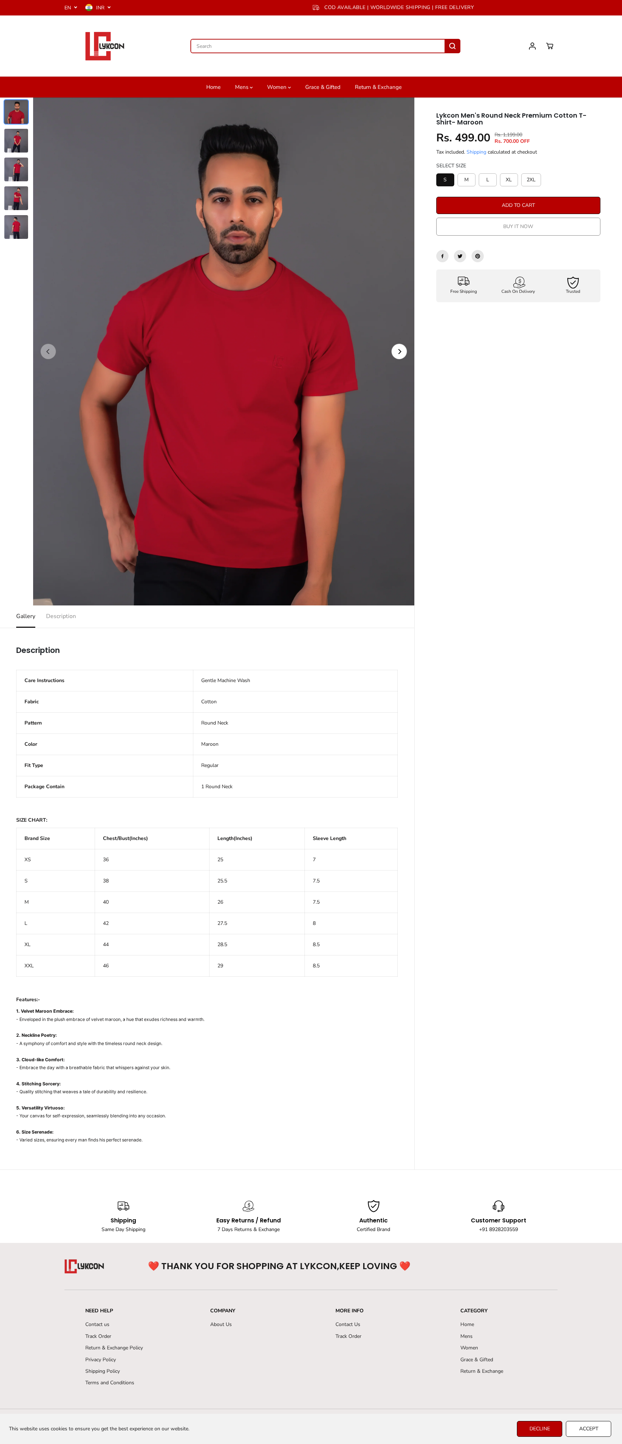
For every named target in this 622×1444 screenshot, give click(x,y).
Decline (539, 1428)
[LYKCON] (104, 46)
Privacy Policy (100, 1359)
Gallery (25, 616)
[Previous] (48, 351)
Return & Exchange (378, 87)
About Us (221, 1324)
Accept (588, 1428)
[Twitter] (460, 256)
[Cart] (550, 46)
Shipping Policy (102, 1371)
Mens (242, 87)
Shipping (476, 152)
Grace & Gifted (323, 87)
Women (277, 87)
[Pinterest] (478, 256)
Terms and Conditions (109, 1382)
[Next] (399, 351)
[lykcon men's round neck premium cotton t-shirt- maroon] (223, 351)
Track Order (98, 1336)
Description (61, 616)
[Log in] (532, 46)
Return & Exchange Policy (114, 1347)
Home (213, 87)
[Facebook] (442, 256)
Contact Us (347, 1324)
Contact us (97, 1324)
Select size (451, 165)
